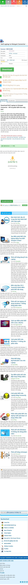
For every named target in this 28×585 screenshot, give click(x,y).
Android (2, 3)
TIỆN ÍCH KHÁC (9, 49)
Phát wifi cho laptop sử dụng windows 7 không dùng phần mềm (18, 303)
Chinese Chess (7, 535)
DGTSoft (10, 53)
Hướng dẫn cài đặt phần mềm (7, 575)
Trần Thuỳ (18, 223)
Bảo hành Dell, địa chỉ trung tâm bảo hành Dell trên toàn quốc (15, 76)
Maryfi (18, 282)
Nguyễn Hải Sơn (19, 324)
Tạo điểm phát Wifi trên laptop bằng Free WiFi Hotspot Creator (18, 238)
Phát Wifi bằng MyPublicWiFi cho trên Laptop (18, 360)
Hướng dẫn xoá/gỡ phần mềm (7, 577)
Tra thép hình (7, 551)
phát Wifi (22, 250)
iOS (8, 3)
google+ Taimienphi (22, 582)
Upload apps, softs (4, 579)
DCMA (1, 569)
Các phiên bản (11, 100)
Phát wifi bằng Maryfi (16, 263)
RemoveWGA (7, 543)
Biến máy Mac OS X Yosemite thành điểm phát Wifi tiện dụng (18, 287)
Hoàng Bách (18, 261)
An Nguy (17, 242)
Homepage (15, 53)
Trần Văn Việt (18, 435)
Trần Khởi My (14, 364)
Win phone (14, 2)
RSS (25, 582)
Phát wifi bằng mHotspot (19, 452)
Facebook (20, 582)
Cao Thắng (14, 419)
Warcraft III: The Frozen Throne (12, 538)
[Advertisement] (14, 24)
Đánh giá (4, 101)
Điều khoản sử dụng (5, 565)
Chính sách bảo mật (5, 567)
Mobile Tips (19, 3)
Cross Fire (6, 522)
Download (3, 49)
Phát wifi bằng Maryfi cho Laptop (11, 85)
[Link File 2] (12, 168)
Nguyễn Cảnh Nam (16, 378)
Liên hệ (2, 571)
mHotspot (20, 456)
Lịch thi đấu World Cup (10, 525)
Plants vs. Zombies (9, 527)
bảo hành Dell (18, 225)
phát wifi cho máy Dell (12, 137)
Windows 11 (24, 347)
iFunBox (6, 548)
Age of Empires (8, 530)
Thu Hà (2, 111)
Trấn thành (18, 454)
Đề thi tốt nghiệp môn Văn (11, 541)
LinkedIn (27, 582)
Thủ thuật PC (25, 3)
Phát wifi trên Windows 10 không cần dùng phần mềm (19, 432)
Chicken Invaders (8, 546)
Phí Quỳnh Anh (19, 307)
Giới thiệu (2, 563)
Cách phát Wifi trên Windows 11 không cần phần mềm (18, 341)
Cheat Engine (7, 533)
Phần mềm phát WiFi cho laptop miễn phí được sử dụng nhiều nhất (19, 416)
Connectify (3, 314)
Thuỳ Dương (7, 345)
